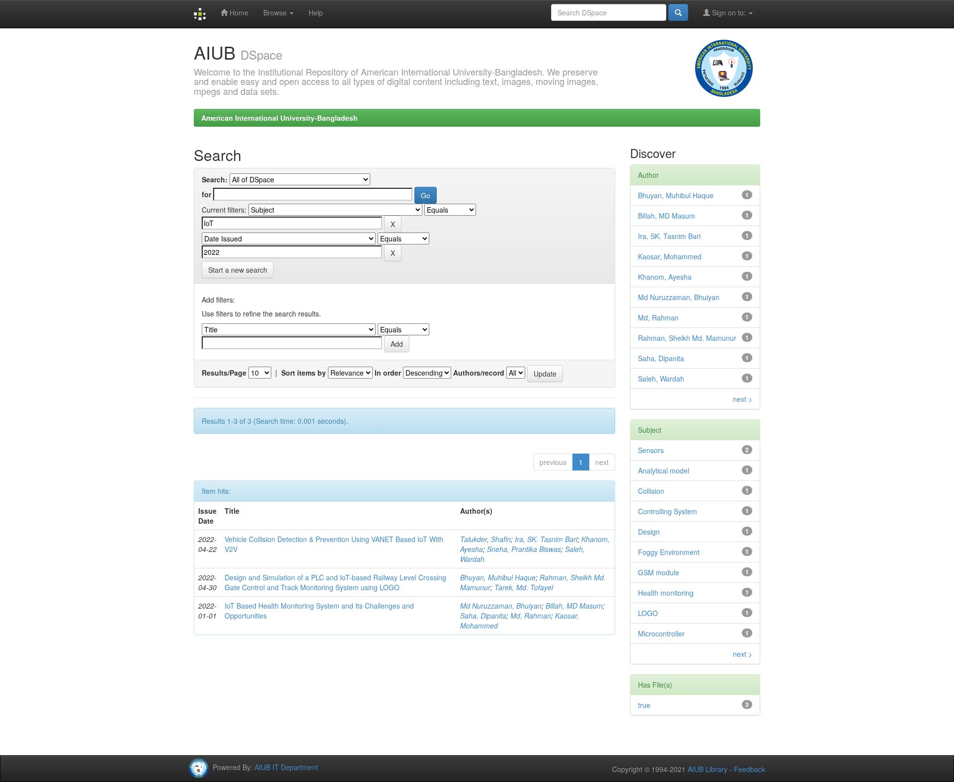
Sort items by (303, 373)
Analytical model (663, 470)
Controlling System (667, 511)
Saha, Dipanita (483, 616)
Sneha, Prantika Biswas (524, 549)
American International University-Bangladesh (279, 118)
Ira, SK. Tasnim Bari (546, 539)
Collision (651, 491)
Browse (276, 12)
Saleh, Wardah (661, 379)
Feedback (749, 769)
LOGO (648, 613)
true (644, 705)
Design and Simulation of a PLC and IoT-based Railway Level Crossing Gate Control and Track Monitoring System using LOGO (335, 582)
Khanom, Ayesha (665, 277)
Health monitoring (666, 593)
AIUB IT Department (286, 767)
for (206, 194)
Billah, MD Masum (574, 606)
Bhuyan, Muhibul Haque (498, 577)
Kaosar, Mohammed (670, 256)
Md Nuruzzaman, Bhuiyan (501, 606)
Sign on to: (729, 12)
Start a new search (237, 270)
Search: (215, 179)
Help (316, 12)
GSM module (658, 572)
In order (388, 373)
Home (238, 12)
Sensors (651, 450)
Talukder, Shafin (485, 539)
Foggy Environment (669, 552)
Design (649, 532)
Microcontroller (661, 633)
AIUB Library (707, 769)
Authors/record (478, 373)
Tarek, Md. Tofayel (523, 587)
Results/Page (224, 373)
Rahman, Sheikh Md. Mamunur (687, 338)
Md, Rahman (530, 616)
